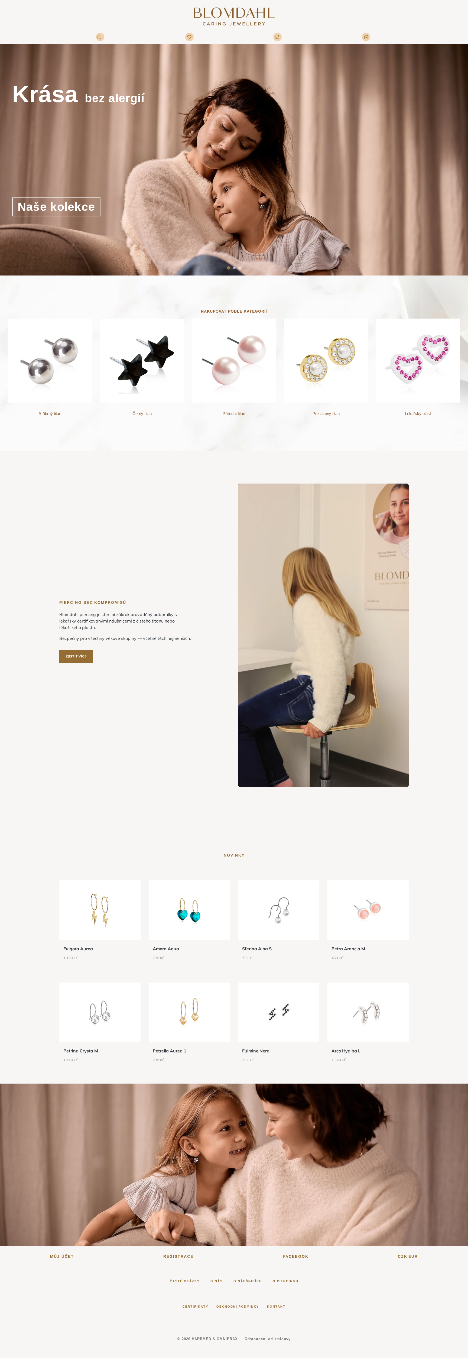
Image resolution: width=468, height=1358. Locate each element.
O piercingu (285, 1281)
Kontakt (276, 1306)
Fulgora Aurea (78, 948)
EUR (413, 1256)
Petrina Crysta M (80, 1051)
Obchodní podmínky (237, 1306)
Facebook (295, 1256)
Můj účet (62, 1256)
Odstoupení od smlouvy (268, 1339)
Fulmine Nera (255, 1051)
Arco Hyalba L (346, 1051)
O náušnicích (247, 1281)
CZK (402, 1256)
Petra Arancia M (348, 948)
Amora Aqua (166, 948)
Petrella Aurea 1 (169, 1051)
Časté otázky (185, 1281)
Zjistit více (76, 656)
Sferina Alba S (257, 948)
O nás (216, 1281)
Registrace (178, 1256)
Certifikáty (195, 1306)
